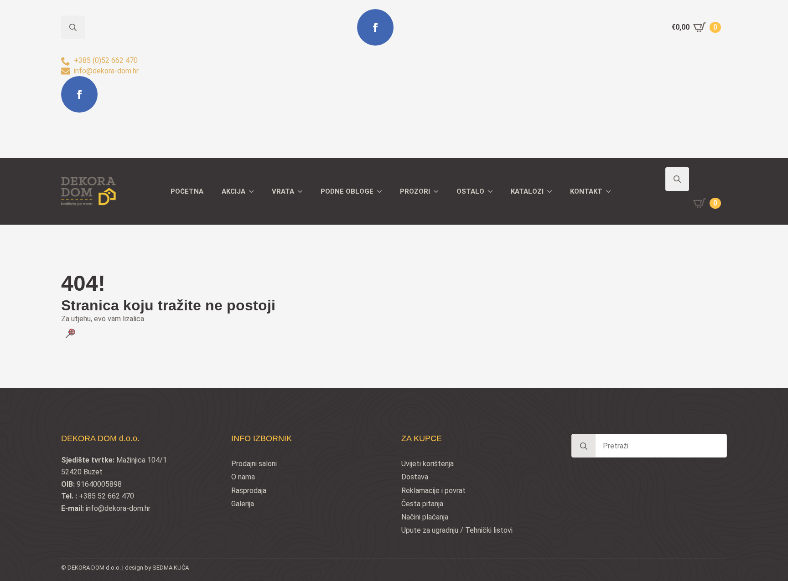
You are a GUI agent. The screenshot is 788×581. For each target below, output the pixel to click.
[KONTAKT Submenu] (611, 191)
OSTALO (470, 191)
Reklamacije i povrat (433, 490)
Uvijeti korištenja (427, 463)
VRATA (283, 191)
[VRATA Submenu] (302, 191)
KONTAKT (586, 191)
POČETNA (187, 191)
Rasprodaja (248, 490)
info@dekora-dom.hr (118, 508)
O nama (243, 477)
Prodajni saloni (254, 463)
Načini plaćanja (424, 517)
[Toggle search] (677, 179)
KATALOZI (527, 191)
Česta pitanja (422, 503)
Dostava (414, 477)
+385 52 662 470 (106, 496)
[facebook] (79, 94)
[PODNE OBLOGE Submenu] (382, 191)
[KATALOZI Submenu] (552, 191)
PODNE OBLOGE (347, 191)
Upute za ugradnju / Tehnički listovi (457, 530)
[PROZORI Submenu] (438, 191)
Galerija (242, 503)
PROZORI (415, 191)
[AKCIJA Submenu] (254, 191)
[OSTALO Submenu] (493, 191)
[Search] (584, 446)
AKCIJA (233, 191)
